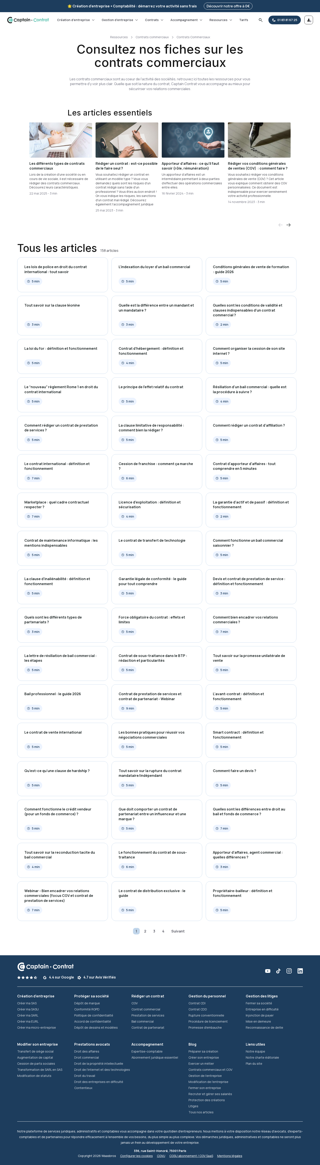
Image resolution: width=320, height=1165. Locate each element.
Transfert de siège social (35, 1051)
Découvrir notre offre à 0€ (228, 6)
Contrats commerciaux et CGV (210, 1070)
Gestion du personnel (207, 996)
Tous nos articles (201, 1112)
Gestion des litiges (262, 996)
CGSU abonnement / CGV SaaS (191, 1156)
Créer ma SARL (27, 1015)
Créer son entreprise (204, 1057)
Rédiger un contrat (147, 996)
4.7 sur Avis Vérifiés (99, 977)
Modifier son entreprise (37, 1044)
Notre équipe (255, 1051)
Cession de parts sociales (36, 1063)
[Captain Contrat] (28, 20)
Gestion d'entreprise (117, 20)
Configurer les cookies (136, 1156)
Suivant (178, 931)
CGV (134, 1003)
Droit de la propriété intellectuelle (98, 1063)
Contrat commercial (145, 1009)
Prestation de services (147, 1015)
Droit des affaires (86, 1051)
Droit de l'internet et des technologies (102, 1070)
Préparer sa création (203, 1051)
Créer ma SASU (28, 1009)
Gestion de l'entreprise (205, 1076)
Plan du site (254, 1063)
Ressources (218, 20)
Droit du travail (84, 1076)
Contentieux (83, 1088)
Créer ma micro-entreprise (36, 1027)
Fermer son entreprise (205, 1088)
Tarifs (243, 20)
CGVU (161, 1156)
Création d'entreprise (73, 20)
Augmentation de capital (35, 1057)
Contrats (152, 20)
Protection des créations (207, 1100)
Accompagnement (184, 20)
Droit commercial (86, 1057)
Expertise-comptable (147, 1051)
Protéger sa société (91, 996)
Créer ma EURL (28, 1021)
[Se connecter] (308, 20)
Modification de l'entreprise (208, 1082)
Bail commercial (142, 1021)
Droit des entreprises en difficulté (98, 1082)
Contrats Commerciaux (193, 37)
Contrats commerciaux (152, 37)
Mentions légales (229, 1156)
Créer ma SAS (27, 1003)
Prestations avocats (92, 1044)
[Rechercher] (260, 20)
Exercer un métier (201, 1063)
